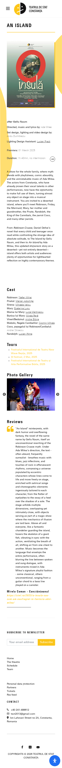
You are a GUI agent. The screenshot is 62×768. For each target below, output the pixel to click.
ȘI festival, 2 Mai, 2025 (24, 357)
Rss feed (12, 695)
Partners (11, 687)
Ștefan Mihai (25, 297)
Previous (4, 394)
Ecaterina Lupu (22, 308)
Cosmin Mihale (47, 323)
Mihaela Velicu (23, 305)
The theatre (13, 662)
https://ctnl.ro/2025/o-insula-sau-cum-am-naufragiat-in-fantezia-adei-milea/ (29, 599)
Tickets (11, 691)
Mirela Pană (32, 316)
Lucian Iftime (25, 334)
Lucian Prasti (43, 141)
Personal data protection (20, 684)
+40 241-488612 (20, 710)
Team (10, 669)
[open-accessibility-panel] (54, 760)
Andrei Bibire (32, 319)
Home (10, 658)
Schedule (12, 666)
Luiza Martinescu (34, 312)
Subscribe (46, 642)
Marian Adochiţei (25, 301)
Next (57, 394)
